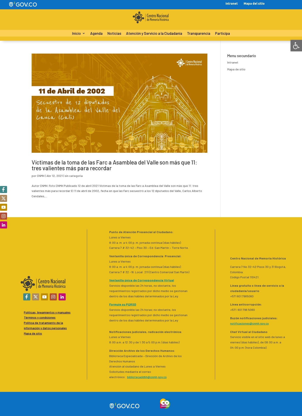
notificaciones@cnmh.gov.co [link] (249, 323)
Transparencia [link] (198, 33)
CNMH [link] (40, 176)
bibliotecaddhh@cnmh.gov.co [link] (147, 377)
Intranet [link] (232, 3)
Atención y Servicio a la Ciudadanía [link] (154, 33)
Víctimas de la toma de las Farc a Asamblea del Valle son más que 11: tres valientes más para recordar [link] (114, 165)
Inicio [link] (76, 33)
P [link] (25, 323)
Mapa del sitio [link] (254, 3)
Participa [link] (222, 33)
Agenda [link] (96, 33)
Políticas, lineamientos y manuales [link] (47, 312)
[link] (296, 45)
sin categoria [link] (74, 176)
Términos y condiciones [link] (39, 317)
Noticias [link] (114, 33)
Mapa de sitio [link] (236, 69)
